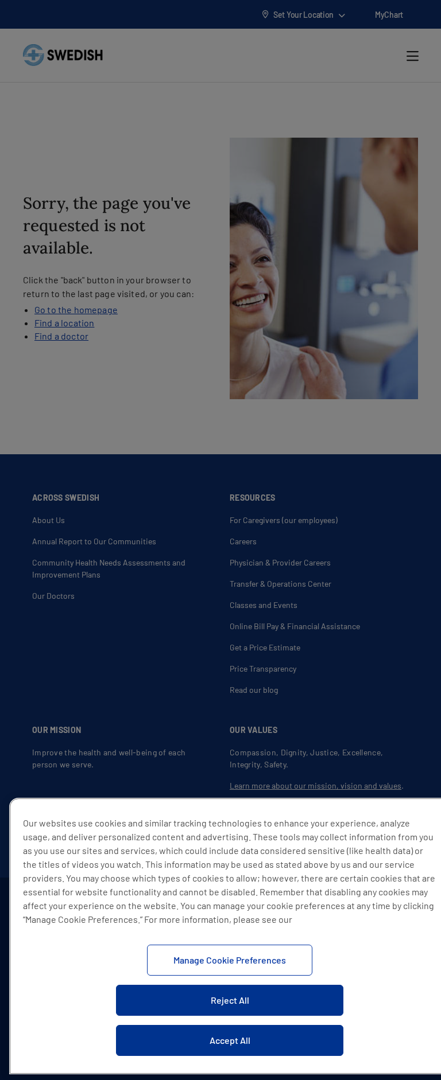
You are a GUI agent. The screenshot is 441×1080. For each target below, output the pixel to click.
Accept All (230, 1040)
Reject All (230, 1000)
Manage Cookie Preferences (229, 959)
